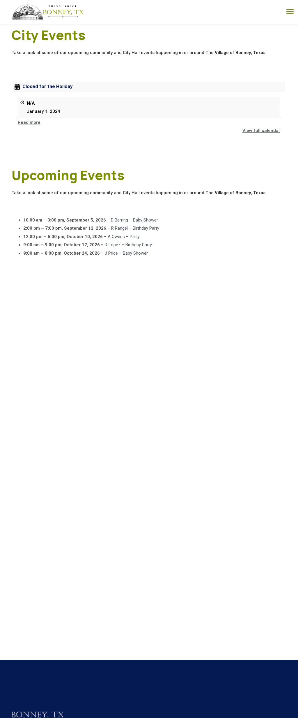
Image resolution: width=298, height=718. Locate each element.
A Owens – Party (124, 236)
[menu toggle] (290, 11)
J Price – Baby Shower (126, 253)
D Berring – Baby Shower (134, 220)
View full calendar (261, 130)
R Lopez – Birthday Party (128, 244)
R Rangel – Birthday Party (135, 228)
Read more (29, 122)
